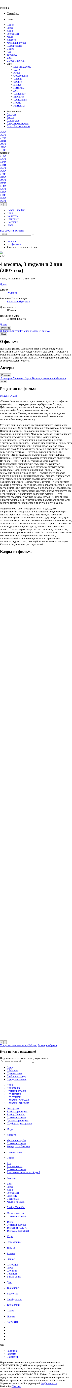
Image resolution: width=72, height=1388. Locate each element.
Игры (16, 72)
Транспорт (19, 93)
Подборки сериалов (18, 1102)
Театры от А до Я (17, 1227)
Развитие (12, 1195)
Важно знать (14, 1276)
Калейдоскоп (14, 1299)
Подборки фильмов (18, 1099)
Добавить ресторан (17, 1120)
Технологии (20, 99)
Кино (10, 30)
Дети (9, 57)
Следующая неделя (17, 123)
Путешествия (14, 45)
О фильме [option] (5, 331)
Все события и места (18, 126)
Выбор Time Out (16, 60)
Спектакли (13, 219)
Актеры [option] (15, 331)
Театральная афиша (18, 1230)
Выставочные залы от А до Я (23, 1172)
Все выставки (14, 1166)
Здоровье (12, 54)
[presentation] (1, 204)
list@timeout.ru (49, 1383)
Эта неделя (13, 120)
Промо (17, 102)
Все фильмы (14, 244)
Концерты (12, 216)
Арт (9, 51)
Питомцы (18, 87)
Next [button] (3, 334)
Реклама (11, 1353)
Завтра (10, 117)
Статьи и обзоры (16, 1090)
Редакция (12, 1350)
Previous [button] (5, 328)
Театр (16, 69)
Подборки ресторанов (19, 1123)
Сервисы (12, 1273)
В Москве (12, 1070)
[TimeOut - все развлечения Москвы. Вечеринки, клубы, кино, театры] (7, 4)
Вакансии (12, 1356)
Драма (3, 324)
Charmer (16, 1386)
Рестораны (13, 33)
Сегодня (11, 114)
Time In (17, 78)
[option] (12, 378)
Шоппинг (12, 1270)
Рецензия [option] (25, 331)
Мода (10, 36)
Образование (20, 75)
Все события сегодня (12, 230)
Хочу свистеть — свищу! (14, 1045)
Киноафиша (13, 1087)
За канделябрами (47, 1045)
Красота (11, 39)
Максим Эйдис (8, 395)
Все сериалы (14, 1096)
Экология (18, 96)
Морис (33, 1045)
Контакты (19, 105)
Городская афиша (16, 1079)
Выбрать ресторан (17, 1111)
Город (10, 27)
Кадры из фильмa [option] (41, 331)
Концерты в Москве (18, 1146)
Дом (15, 90)
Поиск (10, 24)
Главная (11, 241)
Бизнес (17, 84)
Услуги (11, 1316)
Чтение (17, 81)
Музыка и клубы (16, 42)
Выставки (12, 222)
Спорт (10, 48)
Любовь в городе (16, 1076)
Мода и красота (22, 66)
